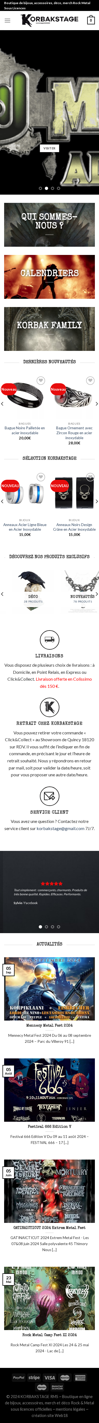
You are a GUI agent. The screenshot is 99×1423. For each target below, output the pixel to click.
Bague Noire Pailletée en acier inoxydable (25, 430)
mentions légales (70, 1409)
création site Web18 (50, 1415)
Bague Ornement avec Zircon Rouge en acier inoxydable (74, 433)
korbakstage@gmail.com (60, 828)
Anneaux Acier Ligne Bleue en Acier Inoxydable (24, 527)
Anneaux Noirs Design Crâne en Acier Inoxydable (74, 527)
